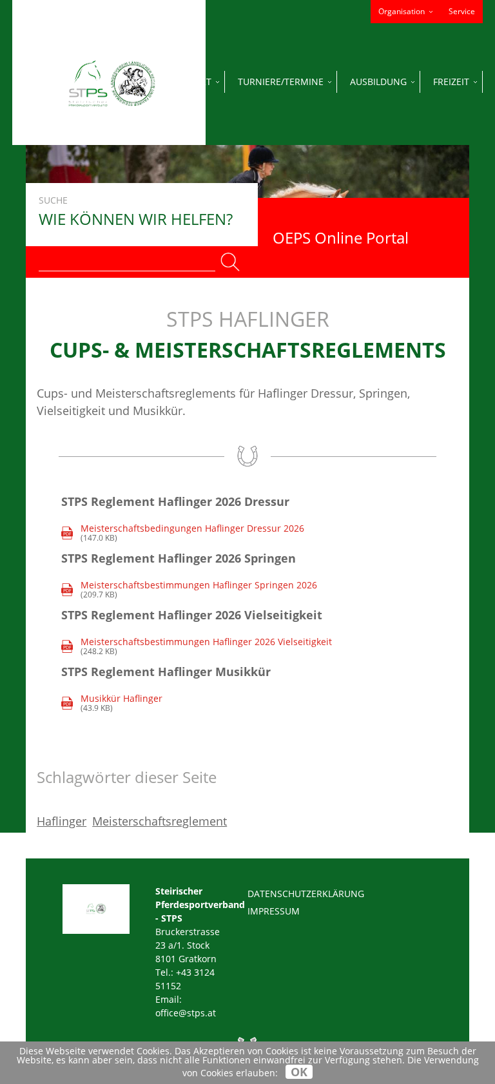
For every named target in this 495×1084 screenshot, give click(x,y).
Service (462, 11)
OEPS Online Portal (341, 237)
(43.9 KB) (113, 703)
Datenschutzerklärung (306, 893)
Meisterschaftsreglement (159, 821)
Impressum (274, 911)
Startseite (79, 81)
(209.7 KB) (190, 590)
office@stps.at (185, 1013)
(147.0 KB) (184, 533)
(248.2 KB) (198, 647)
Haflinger (61, 821)
